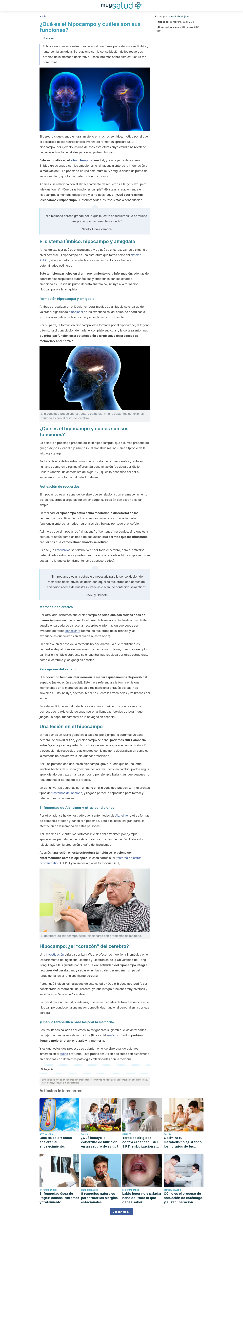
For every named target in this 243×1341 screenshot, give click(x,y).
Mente (43, 16)
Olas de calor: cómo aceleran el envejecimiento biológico (56, 1142)
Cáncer (126, 1134)
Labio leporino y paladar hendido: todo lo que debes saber (142, 1198)
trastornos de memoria (66, 793)
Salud (84, 1134)
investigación (55, 954)
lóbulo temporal (81, 160)
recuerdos (63, 550)
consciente (72, 631)
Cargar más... (121, 1211)
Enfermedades (48, 1190)
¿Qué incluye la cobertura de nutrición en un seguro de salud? (99, 1142)
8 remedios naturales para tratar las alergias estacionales (99, 1198)
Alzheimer (122, 815)
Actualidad (46, 1134)
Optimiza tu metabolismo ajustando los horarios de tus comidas (183, 1142)
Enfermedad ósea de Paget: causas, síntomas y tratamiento (59, 1198)
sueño (111, 1035)
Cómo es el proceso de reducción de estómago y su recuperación (183, 1198)
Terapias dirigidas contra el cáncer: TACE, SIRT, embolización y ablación (141, 1142)
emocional (76, 312)
